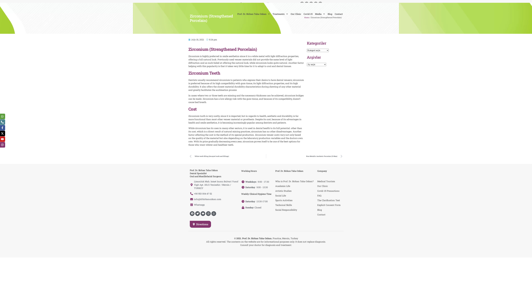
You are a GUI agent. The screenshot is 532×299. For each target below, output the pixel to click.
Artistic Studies (283, 190)
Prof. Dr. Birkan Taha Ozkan (251, 13)
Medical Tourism (326, 181)
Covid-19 (308, 13)
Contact (339, 13)
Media (318, 13)
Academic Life (282, 186)
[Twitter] (197, 213)
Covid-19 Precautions (328, 190)
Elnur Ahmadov (268, 250)
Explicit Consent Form (329, 204)
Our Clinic (296, 13)
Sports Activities (283, 200)
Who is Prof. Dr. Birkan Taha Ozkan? (294, 181)
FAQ (319, 195)
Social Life (280, 195)
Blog (330, 13)
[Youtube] (203, 213)
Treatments (279, 13)
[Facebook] (192, 213)
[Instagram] (208, 213)
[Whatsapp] (213, 213)
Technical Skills (283, 204)
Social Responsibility (286, 209)
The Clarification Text (328, 200)
